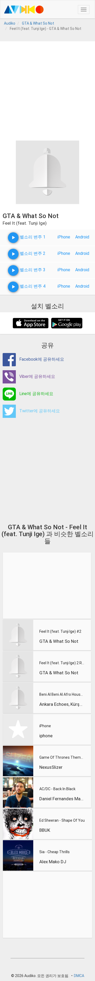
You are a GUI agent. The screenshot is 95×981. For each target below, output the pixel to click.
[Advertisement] (47, 89)
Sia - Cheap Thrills (54, 852)
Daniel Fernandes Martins (61, 798)
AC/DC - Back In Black (57, 789)
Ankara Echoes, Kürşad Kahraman (61, 704)
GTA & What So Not (58, 641)
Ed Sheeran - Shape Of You (62, 820)
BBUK (44, 830)
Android (82, 236)
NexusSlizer (51, 767)
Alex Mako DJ (52, 861)
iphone (46, 735)
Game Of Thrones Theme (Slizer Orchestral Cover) (61, 757)
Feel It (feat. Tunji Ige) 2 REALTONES (61, 663)
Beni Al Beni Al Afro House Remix (61, 694)
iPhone (64, 236)
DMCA (79, 976)
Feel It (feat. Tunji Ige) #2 (60, 631)
